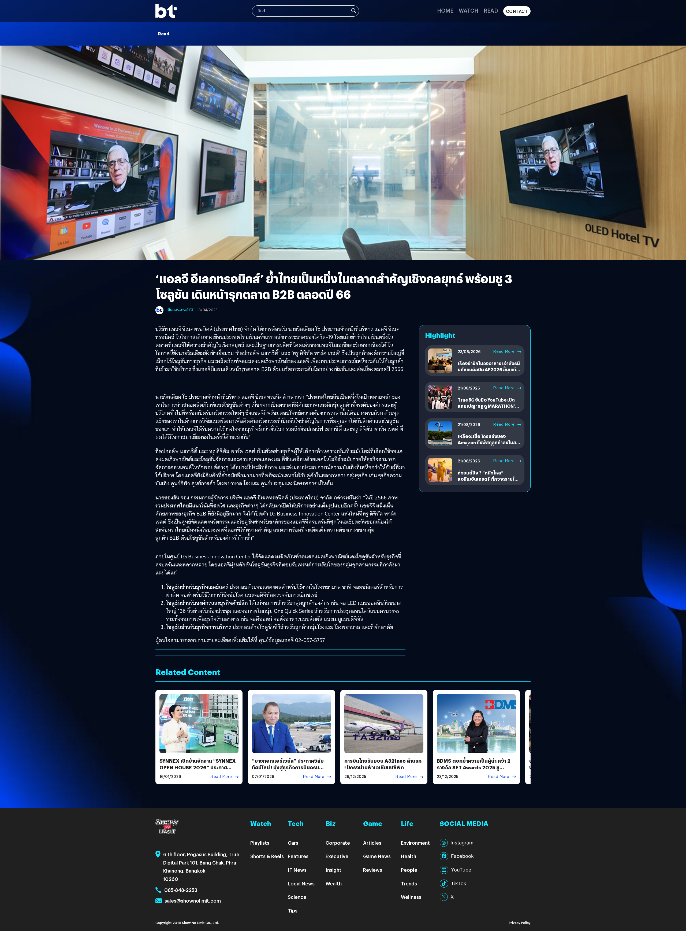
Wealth (334, 883)
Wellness (411, 896)
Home (445, 10)
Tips (292, 910)
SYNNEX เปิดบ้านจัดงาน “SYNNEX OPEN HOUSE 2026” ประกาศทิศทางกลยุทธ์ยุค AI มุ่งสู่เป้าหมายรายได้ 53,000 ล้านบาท (197, 770)
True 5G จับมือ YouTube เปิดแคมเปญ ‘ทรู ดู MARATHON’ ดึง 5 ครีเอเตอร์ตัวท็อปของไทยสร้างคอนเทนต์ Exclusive (488, 409)
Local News (301, 883)
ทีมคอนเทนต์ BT (180, 309)
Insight (333, 869)
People (409, 869)
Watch (468, 10)
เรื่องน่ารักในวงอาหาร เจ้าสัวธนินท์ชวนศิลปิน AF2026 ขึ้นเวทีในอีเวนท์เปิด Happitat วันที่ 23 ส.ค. (489, 372)
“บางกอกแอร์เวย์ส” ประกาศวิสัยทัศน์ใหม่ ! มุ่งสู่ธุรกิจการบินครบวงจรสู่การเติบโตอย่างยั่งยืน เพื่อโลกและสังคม (288, 770)
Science (297, 896)
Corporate (338, 842)
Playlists (259, 842)
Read (491, 10)
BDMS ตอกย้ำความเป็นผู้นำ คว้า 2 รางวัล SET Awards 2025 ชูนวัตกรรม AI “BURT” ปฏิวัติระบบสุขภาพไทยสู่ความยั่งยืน (473, 770)
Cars (293, 842)
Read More (504, 351)
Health (408, 856)
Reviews (372, 869)
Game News (377, 856)
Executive (337, 856)
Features (298, 856)
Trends (409, 883)
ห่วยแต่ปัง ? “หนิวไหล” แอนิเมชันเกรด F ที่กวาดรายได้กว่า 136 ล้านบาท (487, 479)
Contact (517, 11)
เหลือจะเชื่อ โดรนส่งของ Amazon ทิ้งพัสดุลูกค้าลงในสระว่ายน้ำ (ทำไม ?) (489, 442)
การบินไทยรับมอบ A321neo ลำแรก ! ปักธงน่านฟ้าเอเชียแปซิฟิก (383, 764)
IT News (297, 869)
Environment (415, 842)
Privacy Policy (520, 922)
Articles (372, 842)
